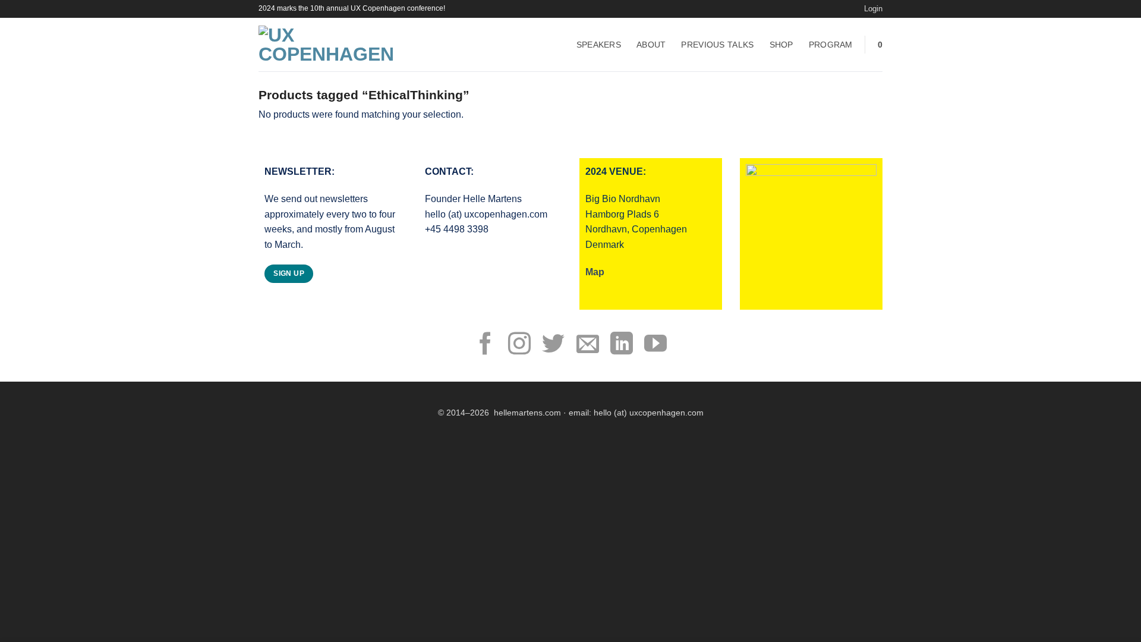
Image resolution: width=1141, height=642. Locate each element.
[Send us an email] (587, 345)
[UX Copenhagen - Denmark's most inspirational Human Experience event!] (332, 45)
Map (594, 272)
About (651, 44)
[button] (873, 9)
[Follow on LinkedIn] (621, 345)
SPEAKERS (598, 44)
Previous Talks (717, 44)
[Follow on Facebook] (485, 345)
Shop (781, 44)
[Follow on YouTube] (655, 345)
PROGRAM (831, 44)
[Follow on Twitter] (553, 345)
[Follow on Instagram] (519, 345)
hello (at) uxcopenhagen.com (649, 412)
